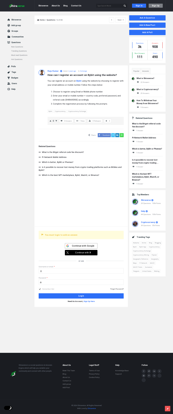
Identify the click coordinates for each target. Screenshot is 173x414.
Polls (13, 66)
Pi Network (143, 263)
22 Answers (145, 82)
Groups (14, 31)
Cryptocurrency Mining (141, 255)
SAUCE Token (137, 267)
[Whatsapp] (159, 376)
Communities (18, 37)
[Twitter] (149, 371)
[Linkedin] (154, 371)
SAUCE (152, 263)
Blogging (158, 243)
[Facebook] (144, 371)
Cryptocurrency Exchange (77, 111)
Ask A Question (147, 18)
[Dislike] (56, 120)
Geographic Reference (140, 259)
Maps (135, 263)
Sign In (139, 6)
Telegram (136, 271)
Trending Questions (19, 51)
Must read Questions (19, 55)
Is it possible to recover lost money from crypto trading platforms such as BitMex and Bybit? (80, 168)
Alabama (136, 243)
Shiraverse (43, 6)
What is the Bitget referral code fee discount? (63, 152)
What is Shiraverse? (145, 78)
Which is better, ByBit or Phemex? (57, 162)
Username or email (47, 266)
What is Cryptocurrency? (148, 89)
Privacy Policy (94, 374)
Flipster (154, 255)
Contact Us (76, 6)
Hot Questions (16, 59)
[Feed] (154, 376)
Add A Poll (147, 32)
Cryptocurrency (60, 111)
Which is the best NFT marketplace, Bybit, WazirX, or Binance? (70, 175)
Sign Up (156, 6)
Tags (13, 72)
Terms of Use (94, 371)
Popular (136, 71)
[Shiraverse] (21, 5)
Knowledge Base (122, 371)
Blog (65, 6)
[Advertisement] (81, 45)
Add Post (66, 387)
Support (118, 374)
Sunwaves (148, 267)
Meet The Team (69, 371)
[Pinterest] (149, 376)
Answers (145, 71)
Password (43, 278)
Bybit (78, 81)
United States (146, 271)
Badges (14, 78)
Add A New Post (147, 25)
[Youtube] (159, 371)
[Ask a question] (167, 408)
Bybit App (142, 247)
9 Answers (144, 107)
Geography (155, 259)
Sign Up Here (89, 301)
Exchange (83, 71)
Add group (16, 25)
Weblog (156, 271)
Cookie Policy (94, 377)
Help (143, 211)
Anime (144, 243)
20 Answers (145, 93)
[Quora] (144, 380)
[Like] (50, 120)
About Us (56, 6)
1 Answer (139, 130)
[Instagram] (144, 376)
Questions (16, 42)
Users (14, 83)
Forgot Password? (117, 289)
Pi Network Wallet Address (54, 157)
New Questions (17, 47)
